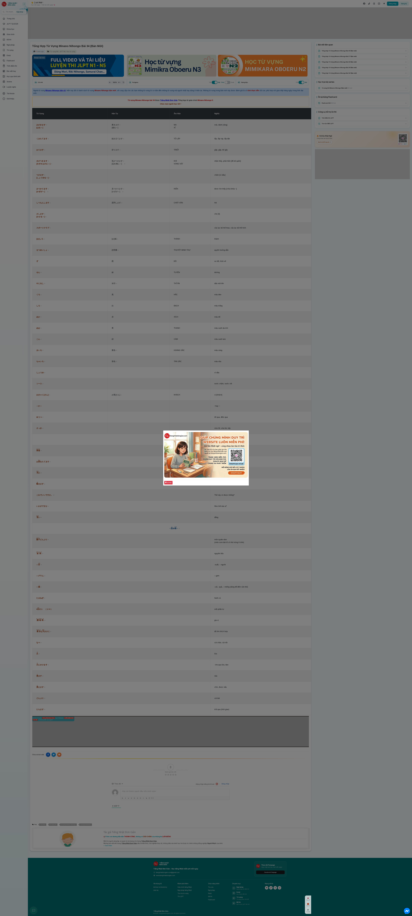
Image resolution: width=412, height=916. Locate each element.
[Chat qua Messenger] (407, 911)
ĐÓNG (169, 483)
